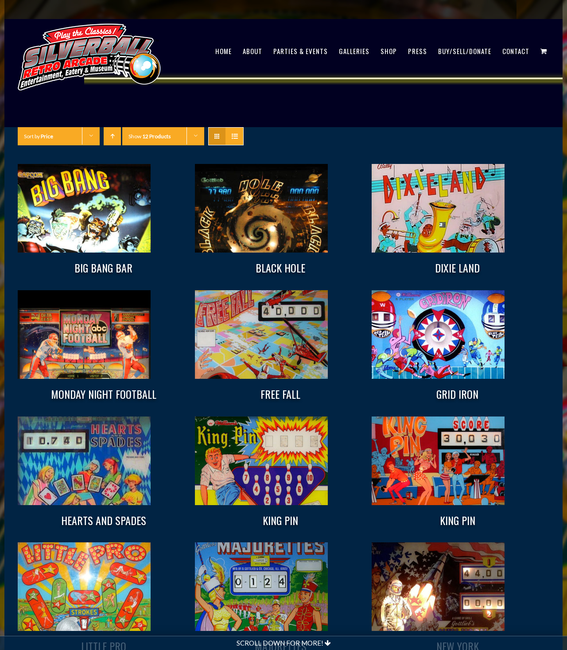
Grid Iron (457, 394)
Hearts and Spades (103, 520)
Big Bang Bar (103, 268)
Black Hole (280, 268)
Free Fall (280, 394)
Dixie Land (457, 268)
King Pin (280, 520)
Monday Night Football (103, 394)
